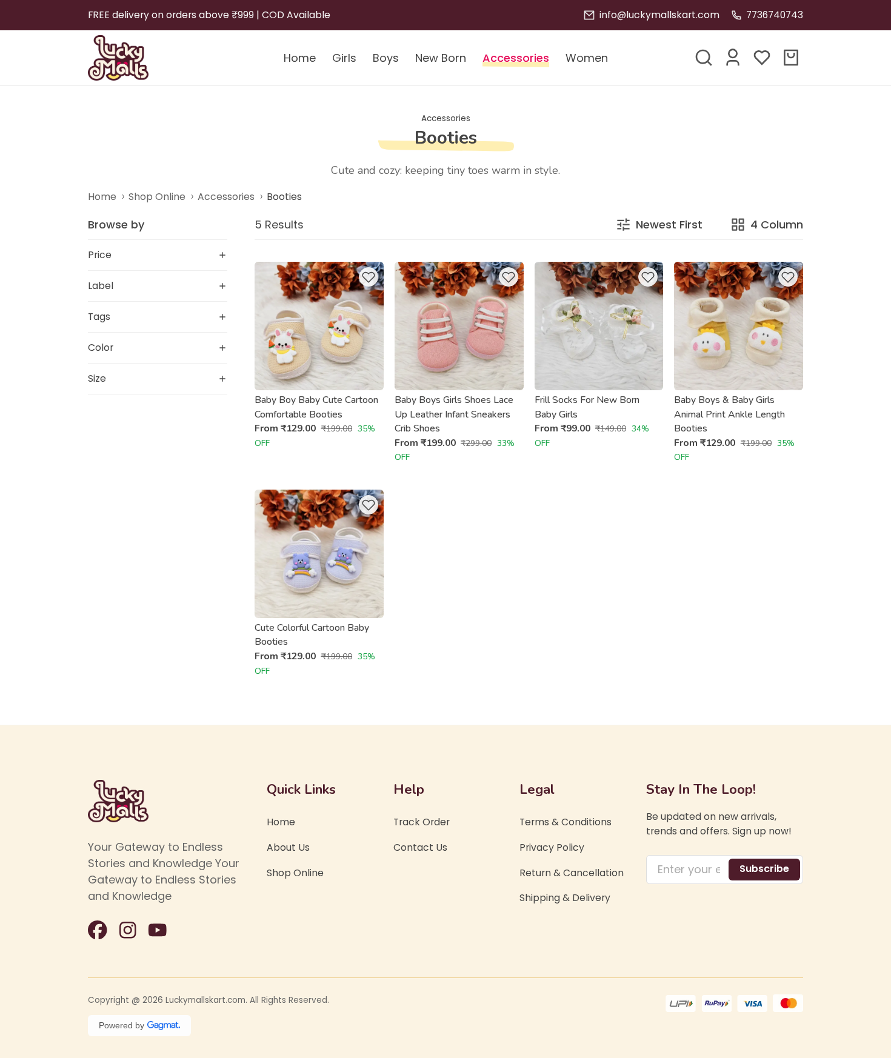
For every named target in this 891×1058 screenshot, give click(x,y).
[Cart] (791, 57)
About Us (288, 847)
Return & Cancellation (571, 873)
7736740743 (774, 15)
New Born (440, 57)
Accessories (515, 57)
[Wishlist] (762, 57)
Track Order (421, 822)
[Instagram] (128, 930)
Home (300, 57)
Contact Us (420, 847)
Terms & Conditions (565, 822)
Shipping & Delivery (564, 898)
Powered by (121, 1025)
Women (587, 57)
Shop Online (156, 197)
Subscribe (764, 869)
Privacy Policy (551, 847)
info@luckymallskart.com (659, 15)
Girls (344, 57)
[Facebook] (97, 930)
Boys (386, 57)
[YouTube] (157, 930)
